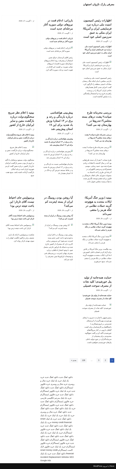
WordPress (97, 466)
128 (83, 360)
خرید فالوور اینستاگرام (49, 391)
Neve (112, 466)
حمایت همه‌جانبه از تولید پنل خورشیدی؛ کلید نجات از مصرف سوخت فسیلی (97, 281)
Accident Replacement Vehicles (54, 457)
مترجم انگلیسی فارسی (50, 398)
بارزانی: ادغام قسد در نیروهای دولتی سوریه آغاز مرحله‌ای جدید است (58, 24)
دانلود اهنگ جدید (66, 377)
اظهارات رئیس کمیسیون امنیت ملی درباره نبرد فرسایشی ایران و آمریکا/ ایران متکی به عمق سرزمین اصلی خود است (97, 28)
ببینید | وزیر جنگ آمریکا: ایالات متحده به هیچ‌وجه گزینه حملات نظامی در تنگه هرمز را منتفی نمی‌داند (98, 205)
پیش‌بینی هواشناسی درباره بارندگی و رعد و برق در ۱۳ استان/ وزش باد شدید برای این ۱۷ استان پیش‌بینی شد (59, 120)
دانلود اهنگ (62, 412)
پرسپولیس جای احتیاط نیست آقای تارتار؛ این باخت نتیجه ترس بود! (21, 201)
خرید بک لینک (56, 381)
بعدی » (73, 360)
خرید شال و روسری (59, 384)
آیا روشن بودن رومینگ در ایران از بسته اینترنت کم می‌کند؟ (58, 201)
